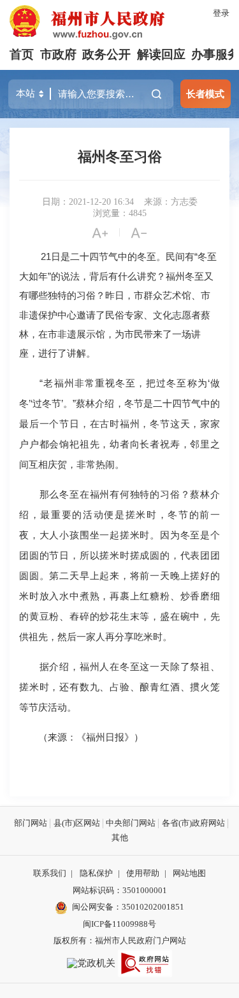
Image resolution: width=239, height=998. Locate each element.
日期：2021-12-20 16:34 (88, 202)
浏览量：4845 (120, 213)
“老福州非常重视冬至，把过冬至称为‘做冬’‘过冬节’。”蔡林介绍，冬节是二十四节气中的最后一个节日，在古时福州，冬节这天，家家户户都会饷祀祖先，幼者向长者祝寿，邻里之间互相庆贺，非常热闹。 (119, 424)
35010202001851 (153, 907)
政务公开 (106, 54)
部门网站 (30, 823)
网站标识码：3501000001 (120, 890)
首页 (22, 54)
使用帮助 (142, 873)
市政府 (58, 54)
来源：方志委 (171, 202)
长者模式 (205, 93)
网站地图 (189, 873)
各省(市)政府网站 (193, 823)
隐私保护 (96, 873)
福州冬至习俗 (120, 157)
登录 (221, 13)
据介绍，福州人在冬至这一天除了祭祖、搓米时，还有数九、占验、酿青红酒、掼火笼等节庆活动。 (119, 687)
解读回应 (161, 54)
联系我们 (49, 873)
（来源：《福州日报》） (81, 737)
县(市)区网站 (77, 823)
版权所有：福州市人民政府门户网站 (120, 940)
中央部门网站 (131, 823)
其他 (120, 837)
